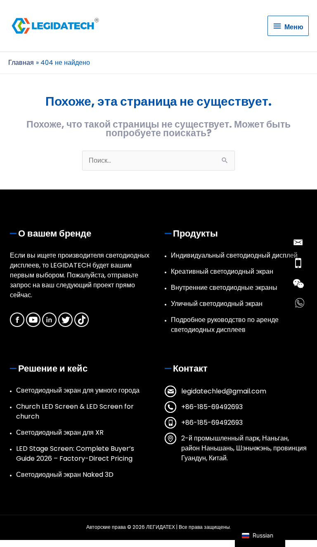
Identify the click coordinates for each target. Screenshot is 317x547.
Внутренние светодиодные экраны (224, 287)
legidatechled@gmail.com (223, 391)
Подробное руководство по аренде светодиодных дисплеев (225, 324)
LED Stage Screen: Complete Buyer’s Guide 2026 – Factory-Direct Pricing (75, 453)
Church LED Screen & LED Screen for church (75, 411)
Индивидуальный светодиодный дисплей (234, 255)
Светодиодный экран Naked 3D (65, 474)
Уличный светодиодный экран (217, 303)
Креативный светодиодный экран (222, 271)
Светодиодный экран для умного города (78, 390)
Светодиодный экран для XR (60, 432)
